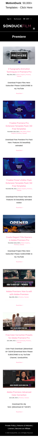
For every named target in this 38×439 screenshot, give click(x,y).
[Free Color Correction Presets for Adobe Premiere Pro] (19, 322)
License (11, 429)
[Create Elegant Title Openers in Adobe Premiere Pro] (19, 224)
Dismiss (19, 12)
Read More (19, 93)
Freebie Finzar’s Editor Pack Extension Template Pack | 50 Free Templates (19, 183)
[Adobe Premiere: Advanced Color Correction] (19, 379)
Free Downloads (21, 340)
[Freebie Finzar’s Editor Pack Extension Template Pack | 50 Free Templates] (19, 167)
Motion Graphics (21, 74)
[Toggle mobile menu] (34, 29)
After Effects (23, 131)
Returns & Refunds (24, 426)
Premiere (28, 74)
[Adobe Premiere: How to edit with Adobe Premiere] (19, 278)
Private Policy (10, 426)
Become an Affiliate (22, 429)
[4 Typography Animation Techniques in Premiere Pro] (19, 56)
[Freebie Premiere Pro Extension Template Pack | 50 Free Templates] (19, 110)
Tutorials (19, 76)
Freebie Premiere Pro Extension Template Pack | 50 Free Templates (19, 126)
